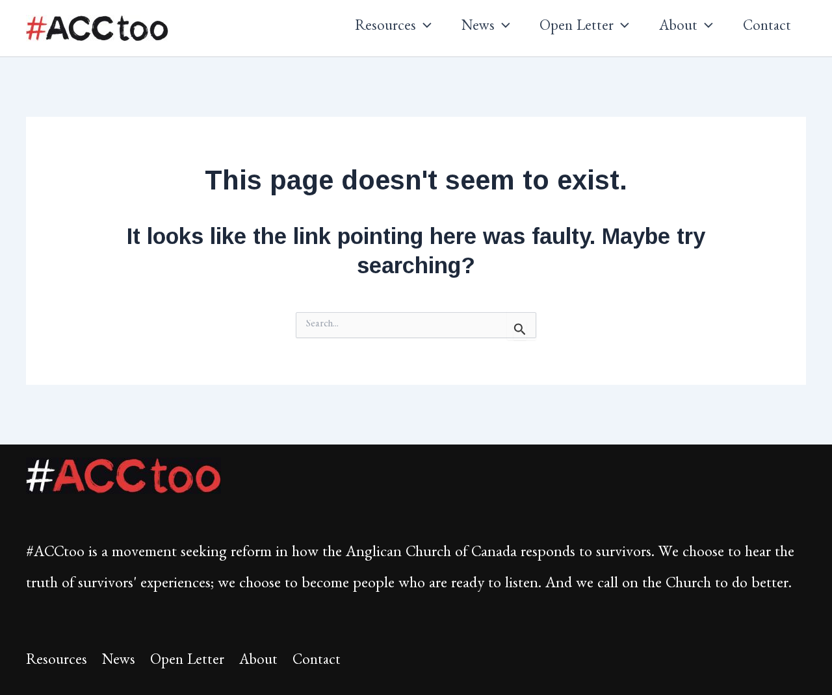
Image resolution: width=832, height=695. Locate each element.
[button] (424, 29)
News (478, 28)
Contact (767, 28)
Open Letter (577, 28)
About (678, 28)
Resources (385, 28)
